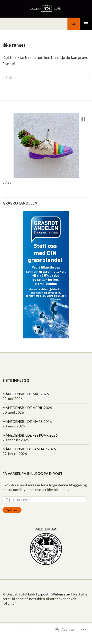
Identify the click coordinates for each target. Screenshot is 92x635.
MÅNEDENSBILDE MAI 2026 (26, 394)
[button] (83, 119)
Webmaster (60, 594)
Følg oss (12, 510)
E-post (43, 594)
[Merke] (46, 77)
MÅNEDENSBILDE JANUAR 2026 (29, 449)
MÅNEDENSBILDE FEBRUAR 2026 (30, 435)
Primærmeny (86, 24)
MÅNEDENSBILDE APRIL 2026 (27, 407)
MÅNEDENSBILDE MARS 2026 (27, 421)
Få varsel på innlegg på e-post (33, 473)
